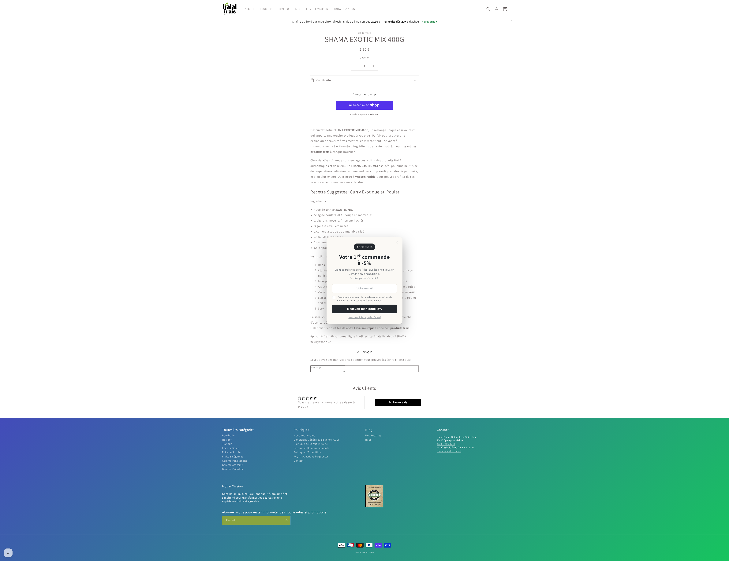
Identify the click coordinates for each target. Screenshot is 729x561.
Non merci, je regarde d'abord (365, 317)
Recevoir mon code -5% (364, 308)
